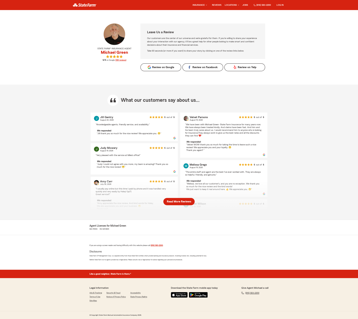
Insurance (199, 5)
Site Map (93, 301)
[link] (85, 5)
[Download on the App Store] (179, 295)
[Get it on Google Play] (198, 295)
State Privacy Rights (138, 297)
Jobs (245, 5)
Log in (280, 5)
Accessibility (135, 293)
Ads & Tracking (96, 293)
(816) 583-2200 (263, 5)
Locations (231, 5)
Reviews (216, 5)
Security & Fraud (113, 293)
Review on (163, 67)
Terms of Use (95, 297)
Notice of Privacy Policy (116, 297)
